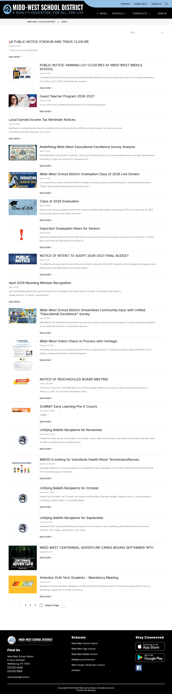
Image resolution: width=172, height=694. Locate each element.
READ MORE (15, 57)
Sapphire (156, 3)
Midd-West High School (83, 648)
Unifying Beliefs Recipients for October (69, 488)
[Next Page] (41, 605)
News (64, 22)
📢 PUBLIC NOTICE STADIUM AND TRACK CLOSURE (49, 42)
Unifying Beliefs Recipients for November (71, 430)
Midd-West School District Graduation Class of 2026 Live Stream (89, 174)
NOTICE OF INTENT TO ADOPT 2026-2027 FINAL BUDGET (85, 256)
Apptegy (92, 690)
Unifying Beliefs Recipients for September (71, 518)
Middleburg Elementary (83, 659)
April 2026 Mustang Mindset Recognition (40, 283)
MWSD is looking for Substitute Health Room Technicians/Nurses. (90, 459)
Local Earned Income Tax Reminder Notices (43, 120)
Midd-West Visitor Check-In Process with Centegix (78, 341)
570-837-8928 (14, 671)
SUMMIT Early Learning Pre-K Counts (68, 406)
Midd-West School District (41, 22)
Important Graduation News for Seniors (70, 228)
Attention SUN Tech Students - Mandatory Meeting (79, 578)
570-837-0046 (15, 667)
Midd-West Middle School (84, 654)
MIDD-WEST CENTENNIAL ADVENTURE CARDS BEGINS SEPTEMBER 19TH (96, 548)
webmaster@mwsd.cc (18, 677)
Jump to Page (52, 605)
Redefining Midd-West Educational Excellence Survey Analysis (87, 147)
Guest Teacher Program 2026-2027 (67, 96)
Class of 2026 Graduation (59, 201)
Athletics (125, 3)
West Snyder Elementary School (88, 665)
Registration (140, 3)
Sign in (162, 13)
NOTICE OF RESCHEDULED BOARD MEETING (74, 379)
